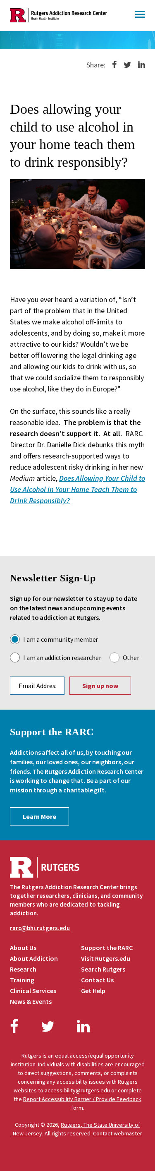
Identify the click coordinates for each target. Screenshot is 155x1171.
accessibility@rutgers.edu (77, 1090)
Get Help (93, 990)
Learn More (39, 816)
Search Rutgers (103, 969)
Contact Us (97, 980)
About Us (23, 947)
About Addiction (34, 958)
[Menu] (140, 15)
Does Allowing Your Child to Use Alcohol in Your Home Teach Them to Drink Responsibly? (77, 489)
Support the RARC (107, 947)
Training (22, 980)
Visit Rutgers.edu (105, 958)
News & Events (31, 1001)
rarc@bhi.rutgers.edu (40, 928)
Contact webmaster (117, 1133)
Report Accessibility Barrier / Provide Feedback (82, 1099)
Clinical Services (33, 990)
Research (23, 969)
